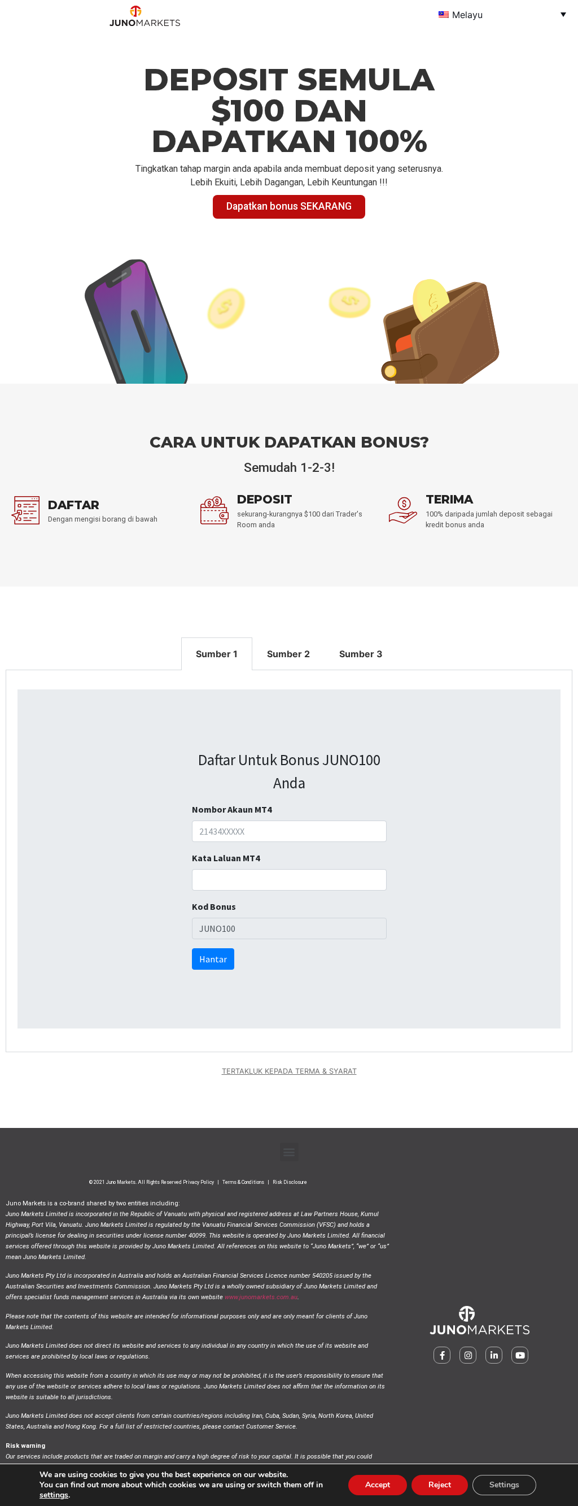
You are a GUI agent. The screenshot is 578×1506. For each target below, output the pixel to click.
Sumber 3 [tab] (361, 653)
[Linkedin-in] (493, 1355)
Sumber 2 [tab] (288, 653)
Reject (439, 1484)
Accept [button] (377, 1484)
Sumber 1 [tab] (217, 653)
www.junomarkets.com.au (261, 1297)
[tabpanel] (289, 861)
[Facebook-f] (442, 1355)
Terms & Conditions (243, 1182)
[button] (289, 1152)
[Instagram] (467, 1355)
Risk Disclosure (290, 1182)
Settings (504, 1484)
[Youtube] (519, 1355)
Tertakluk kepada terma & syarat (289, 1071)
